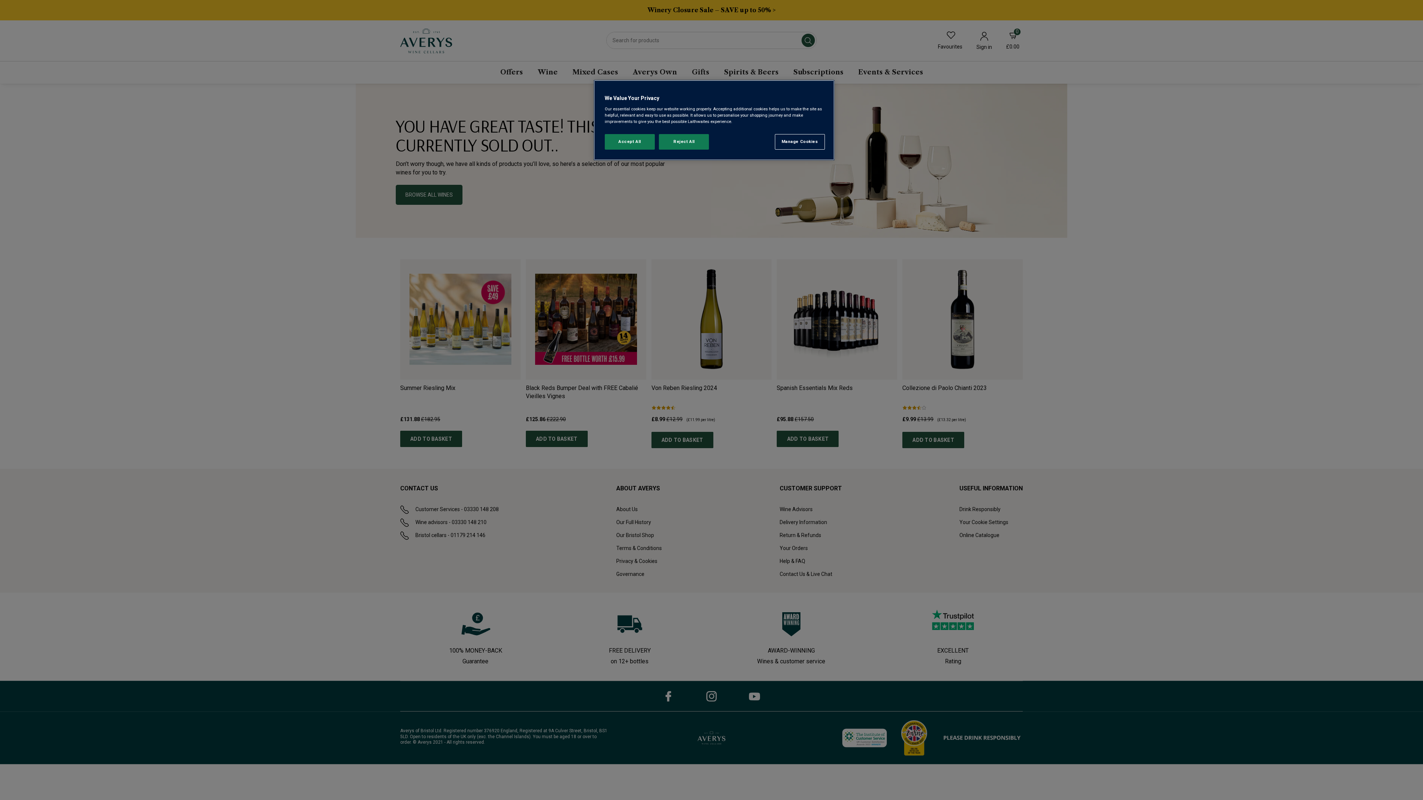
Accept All (629, 141)
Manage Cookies (800, 141)
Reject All (684, 141)
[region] (714, 120)
